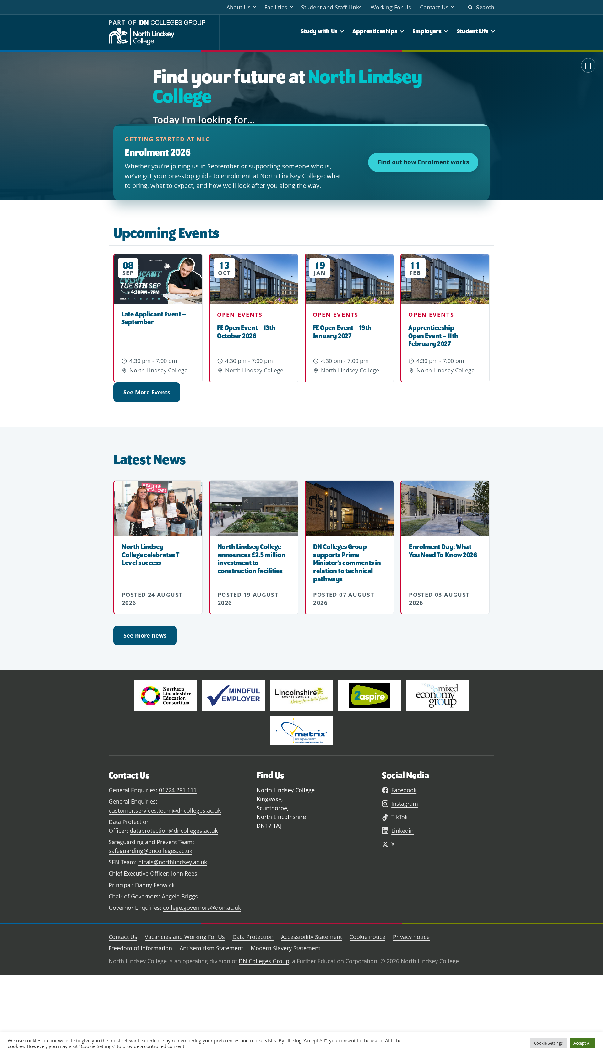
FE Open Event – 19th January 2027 (342, 331)
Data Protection (253, 937)
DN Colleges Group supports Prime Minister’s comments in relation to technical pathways (347, 562)
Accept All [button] (582, 1043)
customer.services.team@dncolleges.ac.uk (165, 810)
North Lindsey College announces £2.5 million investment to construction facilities (251, 558)
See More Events (146, 392)
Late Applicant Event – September (153, 318)
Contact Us (434, 7)
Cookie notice (367, 937)
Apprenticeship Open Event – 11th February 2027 (433, 335)
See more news (144, 635)
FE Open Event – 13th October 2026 (246, 331)
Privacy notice (411, 937)
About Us (238, 7)
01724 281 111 (178, 790)
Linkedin (402, 830)
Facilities (275, 7)
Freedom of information (140, 948)
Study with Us (319, 31)
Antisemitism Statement (211, 948)
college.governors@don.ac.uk (202, 907)
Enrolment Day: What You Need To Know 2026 (443, 550)
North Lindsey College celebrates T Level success (151, 554)
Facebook (403, 790)
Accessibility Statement (311, 937)
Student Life (472, 31)
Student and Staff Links (331, 7)
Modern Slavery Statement (285, 948)
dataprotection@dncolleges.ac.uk (174, 830)
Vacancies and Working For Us (185, 937)
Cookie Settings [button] (548, 1043)
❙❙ (588, 65)
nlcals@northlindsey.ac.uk (172, 862)
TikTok (399, 817)
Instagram (404, 803)
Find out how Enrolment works (423, 162)
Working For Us (391, 7)
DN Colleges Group (264, 961)
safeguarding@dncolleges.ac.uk (150, 850)
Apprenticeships (374, 31)
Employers (426, 31)
